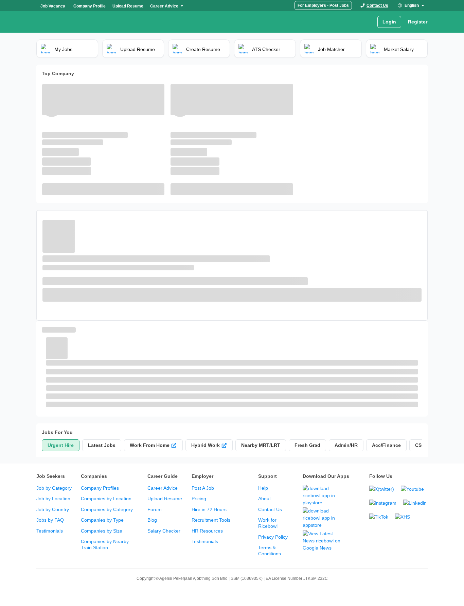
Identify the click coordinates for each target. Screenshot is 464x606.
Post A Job (203, 488)
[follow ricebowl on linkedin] (415, 503)
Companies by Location (106, 498)
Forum (154, 509)
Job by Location (53, 498)
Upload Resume (164, 498)
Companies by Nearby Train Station (105, 544)
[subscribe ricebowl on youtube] (412, 489)
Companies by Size (101, 531)
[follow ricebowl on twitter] (381, 489)
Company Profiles (100, 488)
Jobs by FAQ (50, 520)
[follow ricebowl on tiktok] (378, 517)
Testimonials (49, 531)
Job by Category (54, 488)
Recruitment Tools (211, 520)
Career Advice (162, 488)
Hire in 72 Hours (209, 509)
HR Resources (207, 531)
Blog (152, 520)
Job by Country (52, 509)
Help (263, 488)
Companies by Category (107, 509)
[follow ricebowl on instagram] (382, 503)
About (264, 498)
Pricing (199, 498)
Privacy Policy (273, 537)
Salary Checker (163, 531)
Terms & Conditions (269, 550)
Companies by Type (102, 520)
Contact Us (270, 509)
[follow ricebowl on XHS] (402, 517)
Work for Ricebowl (268, 523)
